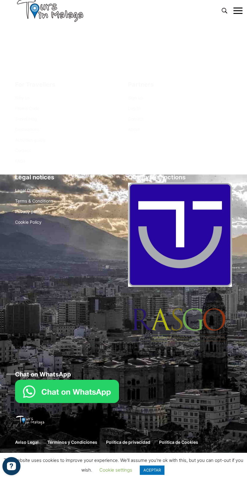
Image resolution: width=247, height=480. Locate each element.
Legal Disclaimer (31, 190)
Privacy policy (29, 211)
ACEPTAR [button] (152, 470)
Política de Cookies (178, 442)
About (134, 129)
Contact (23, 150)
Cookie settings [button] (115, 470)
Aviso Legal (27, 442)
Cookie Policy (28, 222)
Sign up (135, 97)
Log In (134, 108)
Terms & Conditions (34, 200)
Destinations (27, 129)
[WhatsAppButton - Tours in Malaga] (67, 390)
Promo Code (27, 108)
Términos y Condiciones (72, 442)
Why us (22, 97)
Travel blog (26, 118)
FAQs (20, 161)
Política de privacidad (128, 442)
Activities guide (30, 139)
